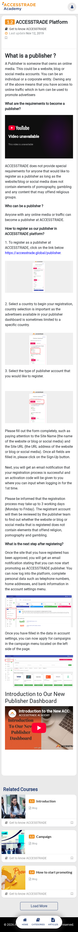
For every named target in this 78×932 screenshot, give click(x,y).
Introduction (43, 801)
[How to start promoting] (13, 878)
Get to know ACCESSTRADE (28, 29)
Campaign (40, 836)
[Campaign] (13, 842)
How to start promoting (51, 872)
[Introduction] (13, 807)
